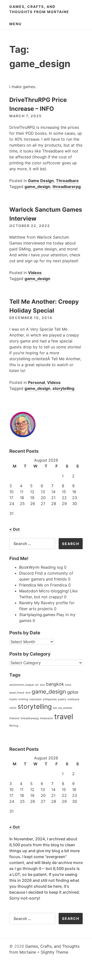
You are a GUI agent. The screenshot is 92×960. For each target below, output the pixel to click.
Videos (34, 272)
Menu (15, 24)
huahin (13, 699)
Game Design (41, 180)
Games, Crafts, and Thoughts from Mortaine (39, 9)
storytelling (63, 388)
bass (68, 684)
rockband (73, 699)
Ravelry (26, 602)
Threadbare (67, 180)
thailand (14, 718)
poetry (62, 699)
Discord (26, 573)
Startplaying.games (37, 614)
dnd (28, 692)
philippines (50, 699)
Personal (36, 382)
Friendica (27, 585)
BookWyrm (29, 567)
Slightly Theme (54, 952)
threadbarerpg (67, 186)
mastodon (35, 699)
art (37, 684)
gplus (72, 692)
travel (63, 716)
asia (42, 684)
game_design (37, 186)
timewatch (46, 718)
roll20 (12, 708)
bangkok (55, 684)
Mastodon (28, 590)
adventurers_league (21, 684)
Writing (13, 725)
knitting (23, 699)
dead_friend (16, 692)
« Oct (14, 529)
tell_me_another (62, 708)
